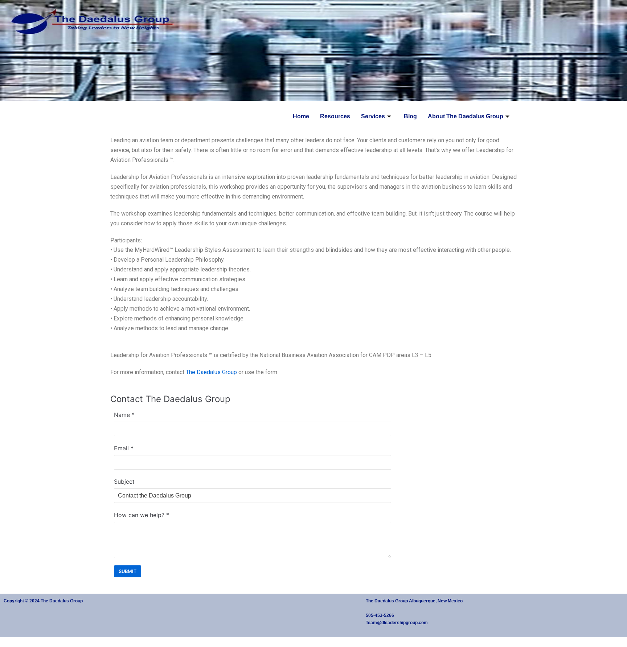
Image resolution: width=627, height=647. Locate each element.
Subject (124, 481)
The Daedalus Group (211, 372)
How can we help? (139, 515)
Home (301, 116)
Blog (410, 116)
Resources (335, 116)
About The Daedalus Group (465, 116)
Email (121, 448)
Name (122, 414)
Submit (127, 571)
